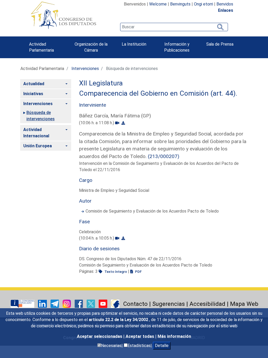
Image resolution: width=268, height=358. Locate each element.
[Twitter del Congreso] (91, 303)
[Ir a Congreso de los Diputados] (63, 15)
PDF (138, 271)
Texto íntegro (115, 271)
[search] (174, 27)
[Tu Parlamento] (23, 303)
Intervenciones (85, 68)
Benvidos (224, 4)
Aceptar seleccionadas (100, 336)
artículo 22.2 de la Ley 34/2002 (119, 319)
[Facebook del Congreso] (79, 303)
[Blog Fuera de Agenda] (115, 303)
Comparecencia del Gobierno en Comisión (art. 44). (158, 93)
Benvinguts (180, 4)
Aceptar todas (140, 336)
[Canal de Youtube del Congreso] (103, 303)
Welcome (158, 4)
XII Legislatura (101, 83)
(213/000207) (163, 156)
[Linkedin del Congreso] (43, 303)
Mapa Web (244, 303)
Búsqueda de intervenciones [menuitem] (40, 115)
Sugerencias (168, 303)
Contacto (135, 303)
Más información (174, 336)
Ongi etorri (203, 4)
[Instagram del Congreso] (67, 303)
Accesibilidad (207, 303)
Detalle (162, 345)
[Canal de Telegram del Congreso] (55, 303)
